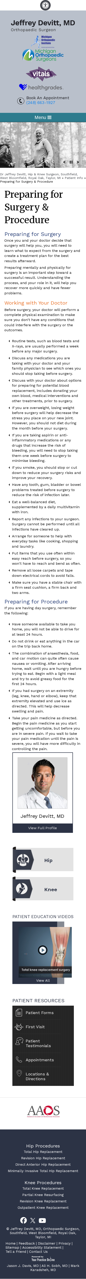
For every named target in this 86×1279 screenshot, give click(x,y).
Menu (41, 117)
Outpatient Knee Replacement (43, 1208)
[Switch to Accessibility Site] (45, 5)
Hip (48, 860)
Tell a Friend (16, 1252)
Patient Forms (40, 1012)
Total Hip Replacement (43, 1152)
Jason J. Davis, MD (23, 1266)
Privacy (64, 1243)
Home (11, 1243)
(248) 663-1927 (40, 102)
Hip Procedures (43, 1146)
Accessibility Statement (41, 1247)
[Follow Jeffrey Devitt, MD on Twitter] (33, 1221)
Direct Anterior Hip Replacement (43, 1164)
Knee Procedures (43, 1182)
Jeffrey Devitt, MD (42, 816)
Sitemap (12, 1247)
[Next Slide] (77, 162)
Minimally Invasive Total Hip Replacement (43, 1171)
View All (43, 981)
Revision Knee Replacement (43, 1201)
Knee (50, 889)
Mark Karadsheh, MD (54, 1268)
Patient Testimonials (38, 1043)
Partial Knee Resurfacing (43, 1195)
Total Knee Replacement (43, 1188)
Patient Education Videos (43, 916)
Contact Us (38, 1252)
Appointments (40, 1059)
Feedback (27, 1243)
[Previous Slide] (64, 162)
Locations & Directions (37, 1076)
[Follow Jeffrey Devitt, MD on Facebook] (23, 1221)
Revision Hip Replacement (43, 1158)
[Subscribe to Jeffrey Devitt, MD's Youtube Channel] (42, 1221)
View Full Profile (42, 828)
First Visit (35, 1026)
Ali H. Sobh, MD (55, 1266)
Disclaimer (46, 1243)
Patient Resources (38, 1000)
